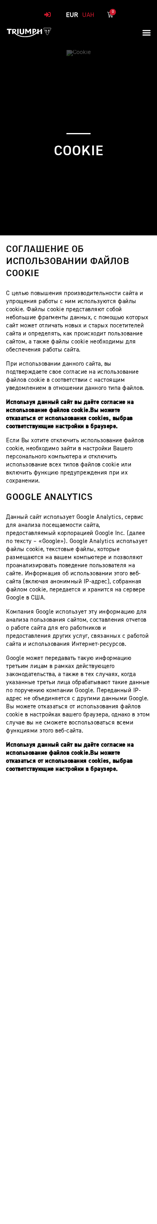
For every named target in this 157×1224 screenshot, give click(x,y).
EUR (72, 15)
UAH (88, 15)
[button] (146, 32)
